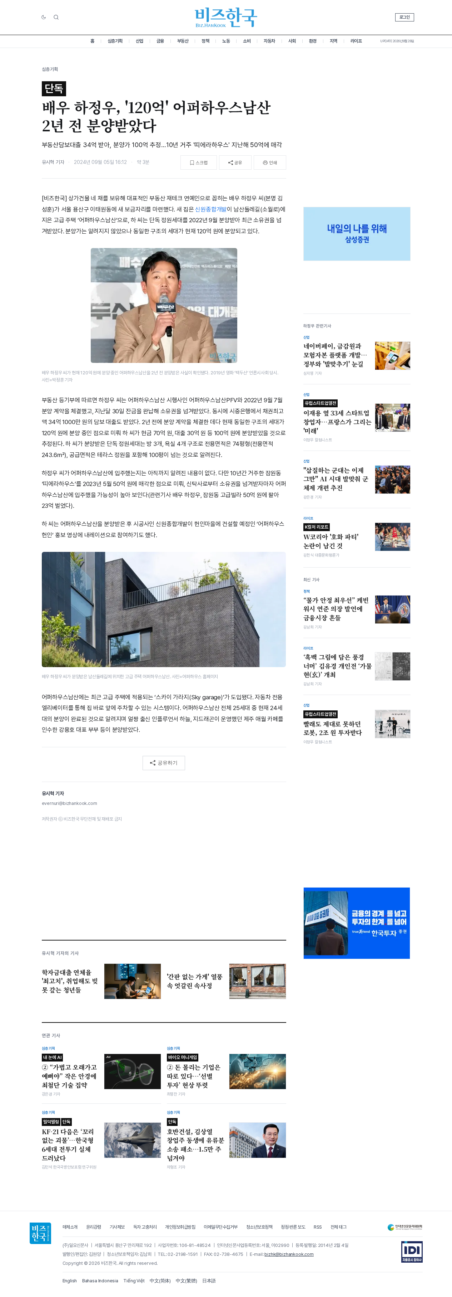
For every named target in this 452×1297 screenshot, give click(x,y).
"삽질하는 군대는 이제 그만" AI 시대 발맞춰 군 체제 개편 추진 (335, 479)
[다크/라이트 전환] (43, 17)
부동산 (183, 41)
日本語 (209, 1280)
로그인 (404, 17)
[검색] (56, 17)
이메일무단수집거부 (221, 1227)
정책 (205, 41)
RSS (318, 1227)
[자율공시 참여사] (412, 1252)
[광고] (357, 234)
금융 (160, 41)
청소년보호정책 (259, 1227)
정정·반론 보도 (293, 1227)
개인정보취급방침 (180, 1227)
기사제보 (117, 1227)
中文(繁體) (186, 1280)
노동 (226, 41)
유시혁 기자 (53, 162)
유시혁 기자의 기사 (60, 953)
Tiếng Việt (133, 1280)
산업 (139, 41)
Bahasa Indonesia (100, 1280)
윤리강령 (93, 1227)
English (70, 1280)
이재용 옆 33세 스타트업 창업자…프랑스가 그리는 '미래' (337, 417)
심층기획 (115, 41)
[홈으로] (40, 1233)
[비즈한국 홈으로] (226, 17)
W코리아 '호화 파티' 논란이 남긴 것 (330, 537)
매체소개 (70, 1227)
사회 (292, 41)
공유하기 (168, 763)
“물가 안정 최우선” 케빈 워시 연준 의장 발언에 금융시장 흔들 (336, 609)
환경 (313, 41)
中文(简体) (160, 1280)
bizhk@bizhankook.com (289, 1254)
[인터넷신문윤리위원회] (405, 1227)
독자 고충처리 (145, 1227)
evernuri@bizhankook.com (69, 803)
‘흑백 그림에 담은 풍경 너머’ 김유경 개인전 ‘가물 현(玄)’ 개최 (337, 666)
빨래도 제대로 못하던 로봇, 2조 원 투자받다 (332, 724)
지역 (333, 41)
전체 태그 (339, 1227)
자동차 (269, 41)
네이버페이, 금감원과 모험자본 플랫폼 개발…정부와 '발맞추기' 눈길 (335, 355)
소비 (246, 41)
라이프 (356, 41)
